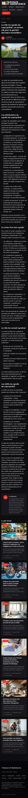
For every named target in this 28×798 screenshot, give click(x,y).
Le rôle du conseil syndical (12, 71)
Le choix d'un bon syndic (11, 69)
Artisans (12, 9)
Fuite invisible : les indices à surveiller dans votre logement (13, 739)
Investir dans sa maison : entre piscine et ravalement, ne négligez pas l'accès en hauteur (13, 544)
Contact (6, 13)
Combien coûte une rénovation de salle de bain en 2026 (13, 622)
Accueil (4, 7)
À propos (20, 9)
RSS (24, 778)
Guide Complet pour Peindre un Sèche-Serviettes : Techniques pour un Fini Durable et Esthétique (12, 661)
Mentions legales (18, 778)
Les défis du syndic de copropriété (14, 73)
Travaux (11, 7)
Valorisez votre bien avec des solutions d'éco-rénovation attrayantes (11, 701)
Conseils (5, 9)
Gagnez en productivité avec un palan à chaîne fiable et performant (11, 583)
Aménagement (20, 7)
